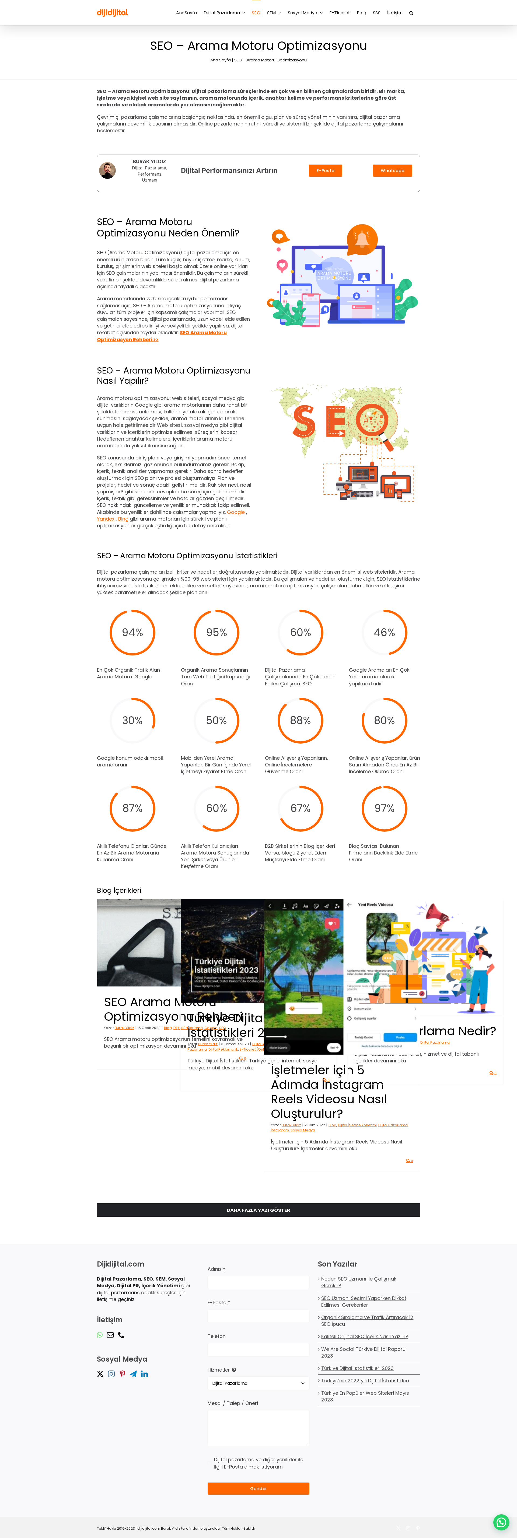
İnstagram (280, 1130)
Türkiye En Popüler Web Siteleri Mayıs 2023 (365, 1396)
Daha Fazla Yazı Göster (258, 1210)
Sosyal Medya (303, 1130)
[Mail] (110, 1334)
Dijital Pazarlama (393, 1125)
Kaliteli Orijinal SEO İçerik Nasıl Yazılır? (364, 1336)
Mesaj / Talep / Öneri (233, 1403)
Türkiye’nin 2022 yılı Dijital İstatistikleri (365, 1380)
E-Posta (219, 1302)
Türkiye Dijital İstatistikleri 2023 (357, 1368)
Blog (168, 1027)
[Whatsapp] (100, 1334)
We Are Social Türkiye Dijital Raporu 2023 (363, 1352)
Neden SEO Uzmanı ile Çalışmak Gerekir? (358, 1282)
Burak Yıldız (124, 1027)
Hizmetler (219, 1369)
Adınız (216, 1269)
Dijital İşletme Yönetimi (357, 1125)
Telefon (217, 1336)
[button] (411, 12)
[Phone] (121, 1334)
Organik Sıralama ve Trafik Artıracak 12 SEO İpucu (367, 1320)
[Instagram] (111, 1373)
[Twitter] (100, 1373)
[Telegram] (133, 1373)
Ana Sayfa (220, 60)
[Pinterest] (122, 1373)
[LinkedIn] (144, 1373)
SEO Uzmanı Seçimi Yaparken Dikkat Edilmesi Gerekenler (363, 1301)
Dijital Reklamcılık (223, 1049)
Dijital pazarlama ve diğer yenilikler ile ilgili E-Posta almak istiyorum (258, 1463)
